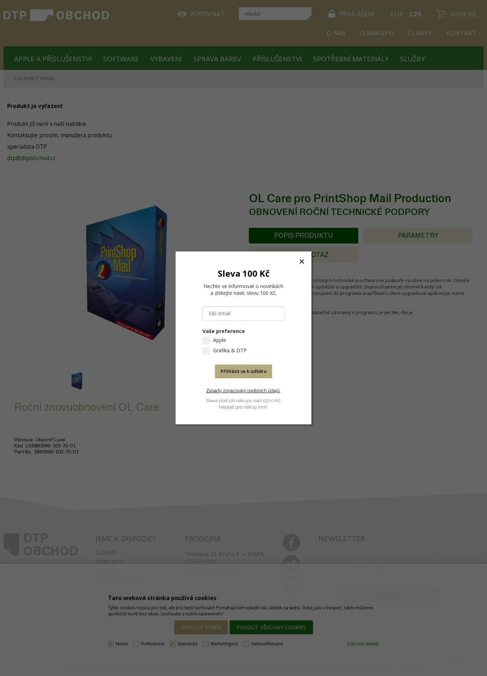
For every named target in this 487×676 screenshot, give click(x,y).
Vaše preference (224, 331)
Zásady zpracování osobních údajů (243, 390)
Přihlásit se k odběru (244, 371)
